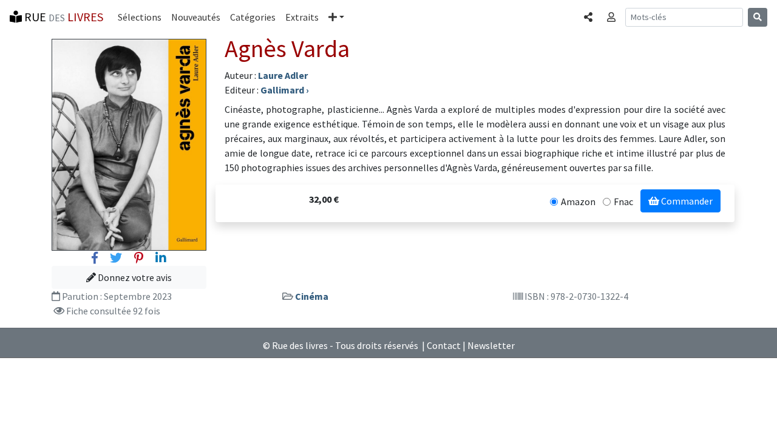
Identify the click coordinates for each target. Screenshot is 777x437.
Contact (444, 345)
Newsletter (491, 345)
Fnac (623, 201)
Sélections (139, 17)
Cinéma (311, 296)
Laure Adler (283, 75)
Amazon (578, 201)
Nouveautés (195, 17)
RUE (62, 16)
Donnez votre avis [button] (134, 277)
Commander (686, 201)
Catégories (253, 17)
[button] (336, 17)
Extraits (302, 17)
